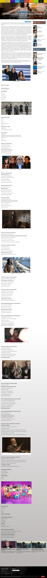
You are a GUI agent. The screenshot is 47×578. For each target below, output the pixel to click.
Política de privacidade (6, 573)
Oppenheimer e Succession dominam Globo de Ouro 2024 (37, 549)
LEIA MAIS (13, 554)
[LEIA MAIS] (8, 544)
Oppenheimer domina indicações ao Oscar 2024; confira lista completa (23, 549)
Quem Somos (4, 571)
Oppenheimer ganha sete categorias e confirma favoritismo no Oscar (8, 549)
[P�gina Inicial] (6, 1)
